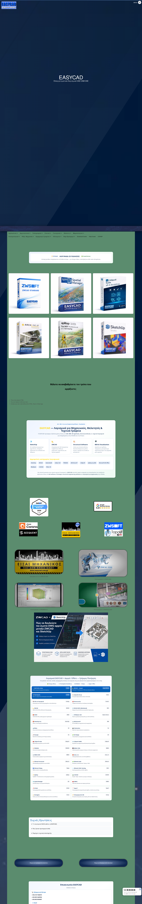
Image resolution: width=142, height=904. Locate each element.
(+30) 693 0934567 (37, 899)
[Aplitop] (71, 338)
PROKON (65, 463)
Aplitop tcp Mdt (92, 463)
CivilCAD (41, 467)
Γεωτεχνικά (56, 233)
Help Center (92, 236)
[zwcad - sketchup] (71, 637)
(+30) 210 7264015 (37, 895)
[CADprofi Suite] (113, 293)
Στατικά (47, 233)
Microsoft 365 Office (104, 463)
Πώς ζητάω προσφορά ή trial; (41, 828)
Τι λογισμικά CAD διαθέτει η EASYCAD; (45, 824)
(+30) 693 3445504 (37, 897)
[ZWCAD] (29, 293)
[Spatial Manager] (71, 293)
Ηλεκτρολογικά (13, 236)
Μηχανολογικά (78, 233)
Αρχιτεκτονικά (24, 233)
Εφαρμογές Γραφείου (43, 236)
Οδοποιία (67, 233)
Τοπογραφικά (36, 233)
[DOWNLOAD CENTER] (103, 866)
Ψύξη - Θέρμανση (27, 236)
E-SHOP (100, 236)
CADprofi (82, 463)
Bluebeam (33, 467)
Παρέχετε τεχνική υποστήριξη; (42, 833)
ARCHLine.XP (74, 463)
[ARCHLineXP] (29, 338)
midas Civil (57, 463)
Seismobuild (49, 463)
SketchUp (33, 463)
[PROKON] (39, 606)
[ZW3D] (103, 575)
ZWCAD (41, 463)
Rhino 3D (48, 467)
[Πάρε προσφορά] (39, 866)
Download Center (82, 236)
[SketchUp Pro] (113, 338)
